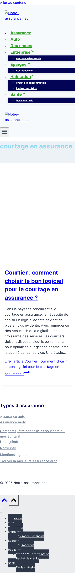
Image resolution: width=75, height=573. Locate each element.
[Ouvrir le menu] (4, 132)
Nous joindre (10, 442)
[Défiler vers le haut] (4, 501)
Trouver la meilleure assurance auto (28, 461)
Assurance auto (12, 417)
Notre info (8, 448)
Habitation (14, 549)
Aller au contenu (13, 3)
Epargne (13, 540)
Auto (15, 39)
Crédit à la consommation (31, 82)
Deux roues (21, 45)
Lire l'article (36, 367)
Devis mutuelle (24, 100)
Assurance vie (24, 70)
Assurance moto (13, 422)
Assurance (20, 33)
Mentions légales (13, 455)
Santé (12, 563)
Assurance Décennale (28, 58)
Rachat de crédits (26, 88)
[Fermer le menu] (1, 509)
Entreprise (14, 531)
